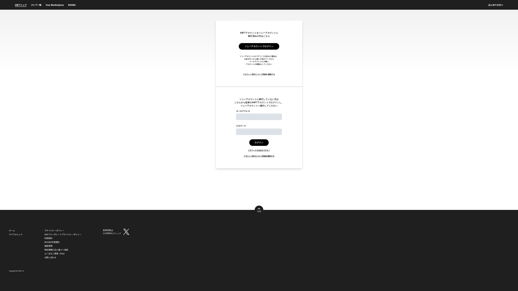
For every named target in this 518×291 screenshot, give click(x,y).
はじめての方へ (495, 4)
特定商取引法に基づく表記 (56, 249)
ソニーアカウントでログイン (259, 46)
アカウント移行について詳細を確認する (259, 74)
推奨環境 (48, 245)
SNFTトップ (21, 4)
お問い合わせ (50, 257)
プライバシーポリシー (54, 230)
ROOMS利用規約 (51, 242)
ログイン (259, 142)
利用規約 (48, 238)
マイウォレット (16, 234)
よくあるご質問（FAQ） (55, 253)
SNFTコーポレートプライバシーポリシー (62, 234)
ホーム (12, 230)
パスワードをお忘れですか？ (259, 150)
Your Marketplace (55, 4)
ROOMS (72, 4)
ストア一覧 (36, 4)
